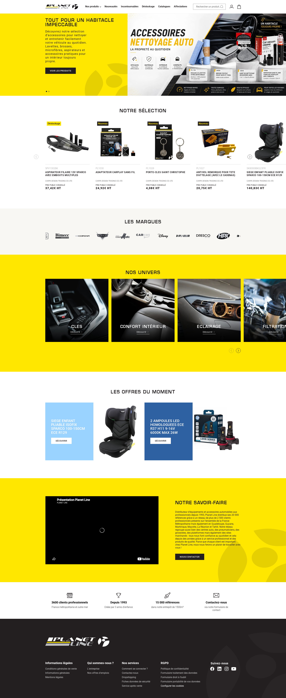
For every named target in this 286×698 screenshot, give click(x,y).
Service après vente (132, 685)
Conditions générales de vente (61, 668)
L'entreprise (93, 668)
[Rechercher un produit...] (222, 7)
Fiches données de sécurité (136, 681)
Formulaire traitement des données (179, 672)
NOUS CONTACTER (190, 557)
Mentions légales (54, 677)
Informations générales (57, 672)
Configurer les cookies (172, 685)
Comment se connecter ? (135, 668)
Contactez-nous (130, 672)
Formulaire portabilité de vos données (180, 681)
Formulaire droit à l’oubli (173, 677)
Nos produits (92, 6)
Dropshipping (129, 677)
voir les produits (60, 63)
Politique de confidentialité (175, 668)
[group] (130, 236)
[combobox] (209, 7)
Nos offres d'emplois (98, 672)
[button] (93, 6)
